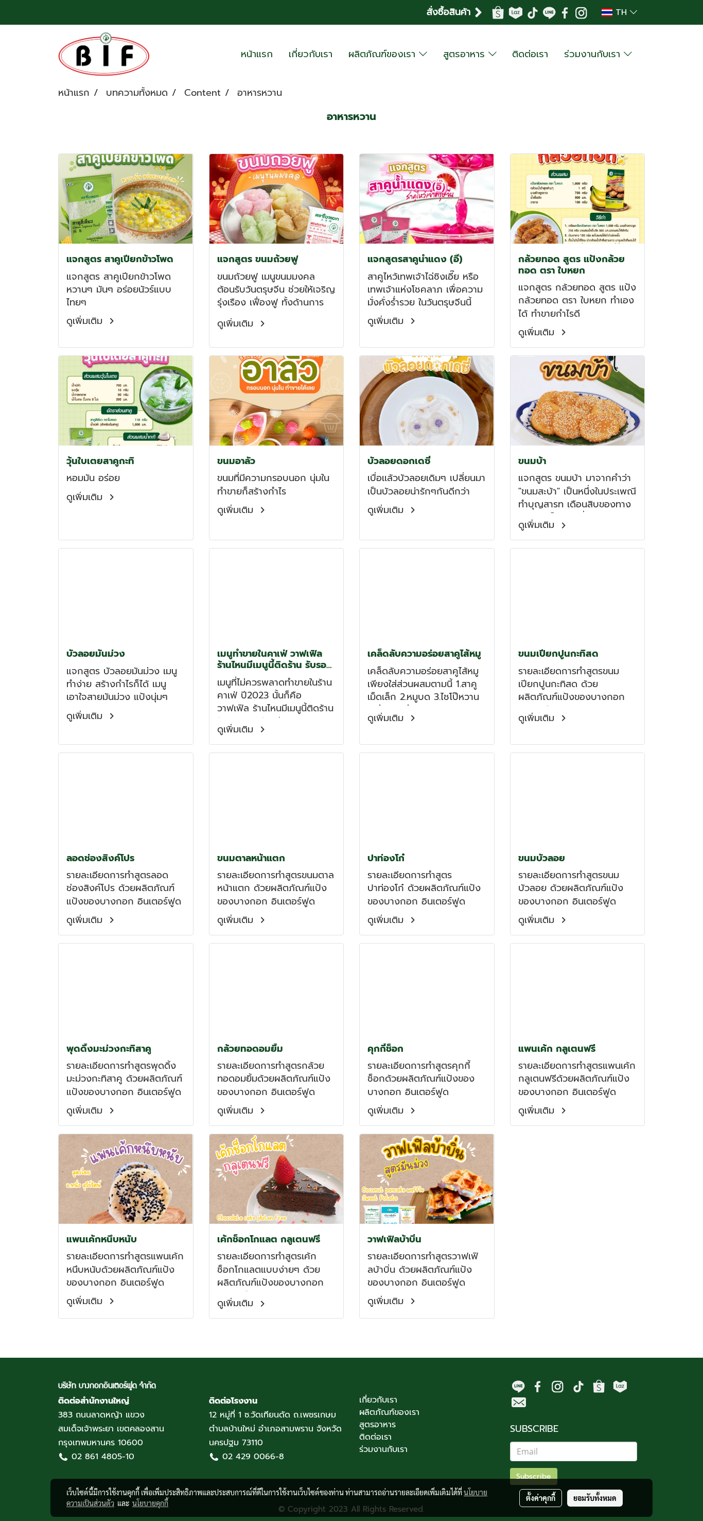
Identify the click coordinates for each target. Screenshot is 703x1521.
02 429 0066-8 (253, 1456)
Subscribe (533, 1476)
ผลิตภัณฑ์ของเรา (383, 54)
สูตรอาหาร (465, 54)
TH (621, 12)
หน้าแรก (257, 54)
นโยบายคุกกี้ (150, 1503)
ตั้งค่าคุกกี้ (540, 1497)
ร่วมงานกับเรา (594, 54)
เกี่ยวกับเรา (310, 54)
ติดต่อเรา (530, 54)
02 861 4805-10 (103, 1456)
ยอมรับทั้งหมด (595, 1497)
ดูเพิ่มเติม (86, 321)
